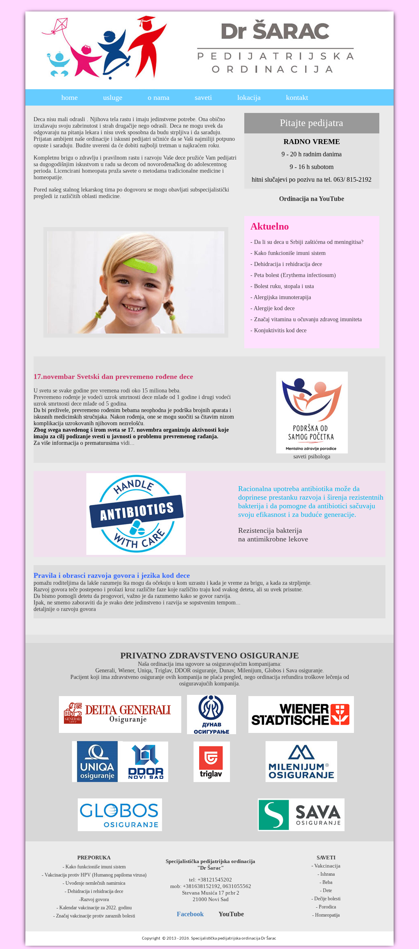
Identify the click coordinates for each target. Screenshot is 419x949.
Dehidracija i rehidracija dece (94, 891)
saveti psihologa (311, 456)
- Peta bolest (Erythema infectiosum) (293, 275)
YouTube (231, 914)
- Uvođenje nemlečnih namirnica (94, 883)
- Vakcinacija (325, 866)
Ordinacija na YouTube (311, 198)
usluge (112, 97)
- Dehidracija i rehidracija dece (286, 264)
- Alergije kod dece (272, 308)
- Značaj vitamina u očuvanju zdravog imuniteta (306, 319)
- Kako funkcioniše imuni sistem (288, 253)
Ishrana (327, 874)
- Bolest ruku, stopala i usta (282, 286)
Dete (327, 890)
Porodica (327, 907)
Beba (327, 882)
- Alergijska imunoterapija (280, 297)
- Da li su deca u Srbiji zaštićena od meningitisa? (306, 242)
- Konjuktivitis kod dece (278, 330)
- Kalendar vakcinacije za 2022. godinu (94, 908)
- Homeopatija (326, 915)
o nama (158, 97)
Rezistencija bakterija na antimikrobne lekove (273, 534)
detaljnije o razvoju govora (65, 609)
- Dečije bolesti (325, 899)
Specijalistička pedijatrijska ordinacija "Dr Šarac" (210, 864)
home (69, 97)
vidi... (128, 443)
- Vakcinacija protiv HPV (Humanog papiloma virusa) (94, 875)
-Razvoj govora (94, 899)
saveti (203, 97)
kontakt (297, 97)
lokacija (249, 97)
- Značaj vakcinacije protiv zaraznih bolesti (94, 916)
